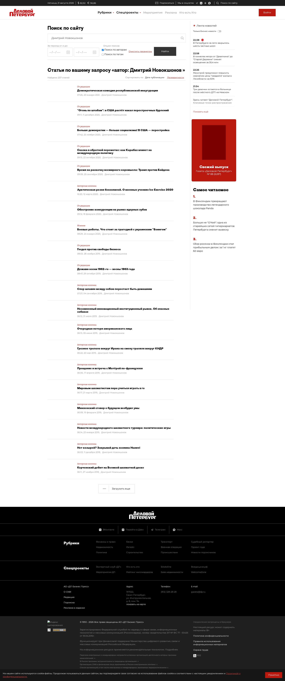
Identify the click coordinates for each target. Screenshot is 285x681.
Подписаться (167, 3)
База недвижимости (172, 572)
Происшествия (169, 552)
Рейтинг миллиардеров (139, 572)
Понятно (273, 675)
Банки (129, 541)
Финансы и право (105, 541)
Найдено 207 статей (58, 77)
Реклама (171, 12)
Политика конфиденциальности (211, 635)
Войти (267, 12)
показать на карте (136, 604)
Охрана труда (200, 650)
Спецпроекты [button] (127, 12)
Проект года (198, 547)
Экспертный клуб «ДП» (108, 566)
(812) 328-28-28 (168, 592)
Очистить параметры (140, 51)
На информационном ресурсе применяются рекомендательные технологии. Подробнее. (129, 649)
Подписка (69, 602)
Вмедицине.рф (199, 566)
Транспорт (166, 541)
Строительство (134, 552)
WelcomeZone (198, 572)
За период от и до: (58, 45)
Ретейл (130, 547)
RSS (198, 655)
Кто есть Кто (187, 12)
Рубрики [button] (105, 12)
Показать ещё (200, 111)
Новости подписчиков (203, 552)
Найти (165, 51)
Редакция (69, 597)
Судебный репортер (202, 541)
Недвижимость (104, 547)
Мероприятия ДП (105, 572)
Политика (101, 552)
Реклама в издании (74, 608)
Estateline (166, 566)
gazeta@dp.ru (198, 592)
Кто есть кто (133, 566)
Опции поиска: (111, 45)
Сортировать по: (134, 77)
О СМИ (67, 592)
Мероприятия (153, 12)
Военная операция (171, 547)
